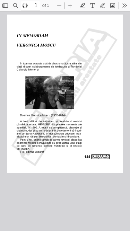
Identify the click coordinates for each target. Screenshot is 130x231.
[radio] (82, 5)
